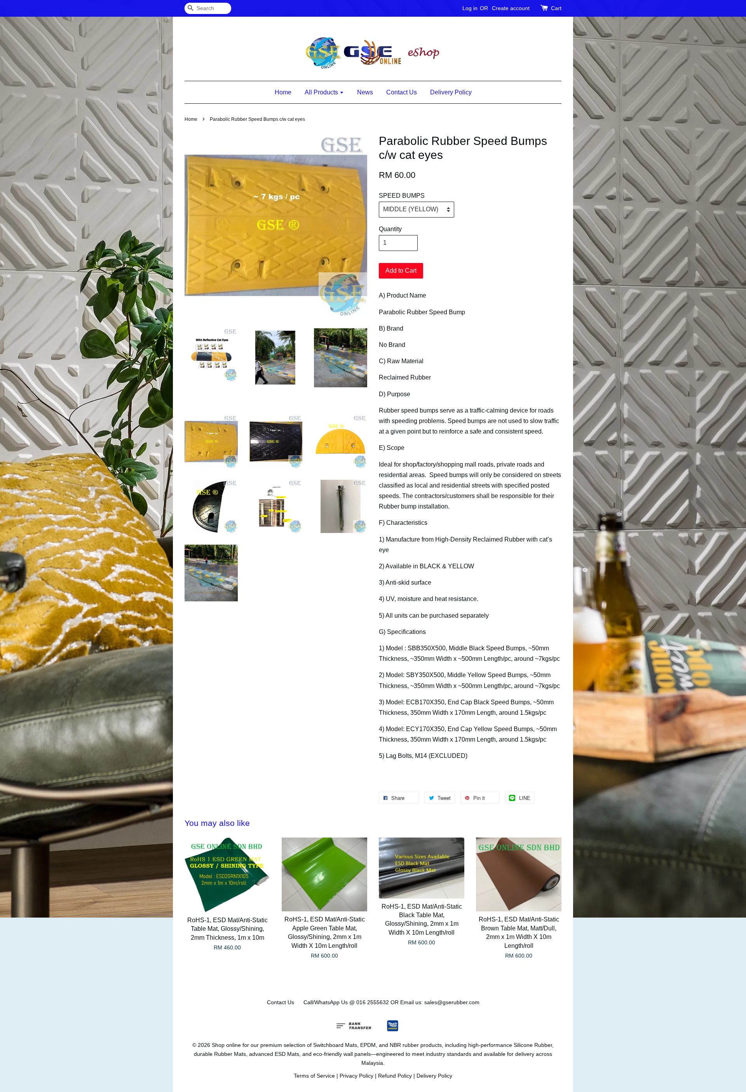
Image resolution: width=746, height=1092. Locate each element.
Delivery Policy (451, 92)
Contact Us (401, 92)
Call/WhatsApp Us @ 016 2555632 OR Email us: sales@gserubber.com (391, 1002)
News (365, 92)
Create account (511, 8)
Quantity (390, 229)
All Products (322, 92)
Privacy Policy (356, 1076)
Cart (556, 8)
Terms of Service (314, 1076)
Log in (470, 8)
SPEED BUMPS (402, 195)
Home (283, 92)
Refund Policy (395, 1076)
